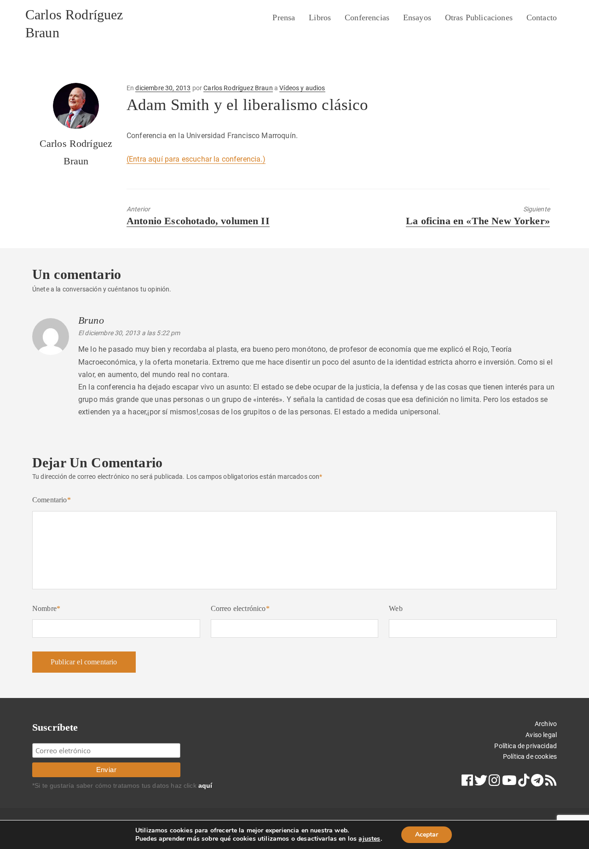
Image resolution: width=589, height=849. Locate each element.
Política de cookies (530, 756)
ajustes (369, 839)
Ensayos (417, 17)
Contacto (541, 17)
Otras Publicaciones (479, 17)
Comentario (51, 500)
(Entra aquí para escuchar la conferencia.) (196, 159)
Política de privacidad (525, 746)
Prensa (283, 17)
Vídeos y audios (302, 88)
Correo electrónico (240, 608)
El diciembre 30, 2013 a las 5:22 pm (129, 333)
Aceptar (426, 834)
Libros (320, 17)
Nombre (46, 608)
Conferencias (367, 17)
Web (395, 608)
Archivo (546, 723)
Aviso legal (541, 735)
